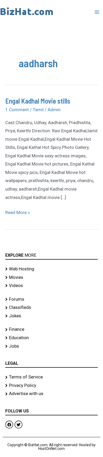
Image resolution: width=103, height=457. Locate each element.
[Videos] (51, 285)
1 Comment (17, 109)
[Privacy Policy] (51, 385)
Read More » (17, 211)
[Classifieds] (51, 307)
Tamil (38, 109)
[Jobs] (51, 346)
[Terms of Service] (51, 377)
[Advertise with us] (51, 394)
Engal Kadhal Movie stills (37, 101)
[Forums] (51, 299)
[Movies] (51, 277)
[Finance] (51, 329)
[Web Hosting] (51, 269)
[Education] (51, 338)
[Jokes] (51, 316)
